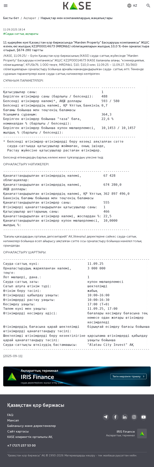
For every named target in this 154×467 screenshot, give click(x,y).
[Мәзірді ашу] (6, 6)
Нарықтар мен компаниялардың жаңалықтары (76, 18)
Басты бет (11, 18)
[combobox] (132, 6)
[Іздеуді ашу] (148, 6)
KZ (135, 5)
